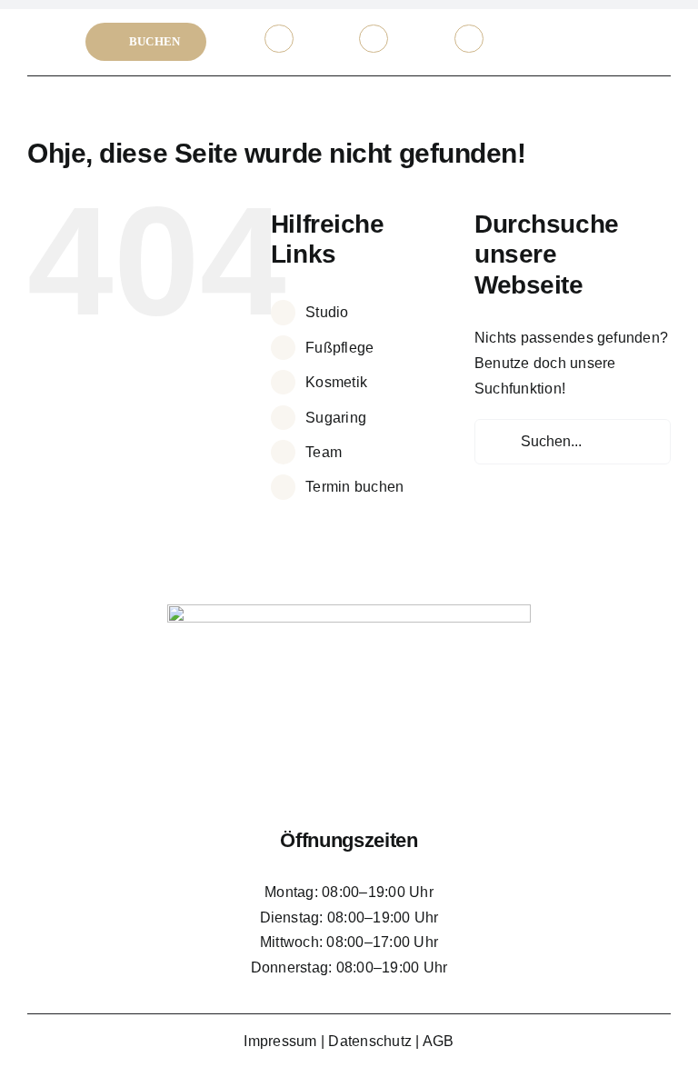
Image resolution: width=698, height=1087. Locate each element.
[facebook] (562, 38)
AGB (438, 1041)
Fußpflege (339, 347)
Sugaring (335, 417)
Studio (326, 312)
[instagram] (599, 38)
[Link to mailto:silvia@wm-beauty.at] (373, 39)
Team (323, 452)
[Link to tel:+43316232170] (279, 39)
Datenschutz (370, 1041)
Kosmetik (336, 382)
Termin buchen (354, 486)
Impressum (280, 1041)
